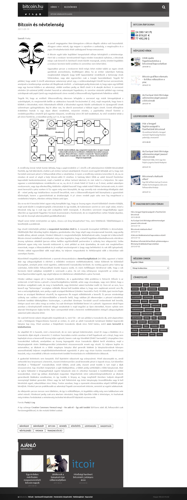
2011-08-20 (58, 483)
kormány (149, 309)
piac (154, 318)
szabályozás (153, 322)
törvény (154, 326)
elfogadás (154, 293)
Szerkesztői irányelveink (44, 497)
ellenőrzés (136, 297)
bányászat (24, 426)
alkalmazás (136, 285)
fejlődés (135, 301)
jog (164, 305)
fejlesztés (158, 297)
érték (152, 334)
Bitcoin (51, 426)
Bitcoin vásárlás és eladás (61, 14)
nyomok (39, 431)
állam (134, 334)
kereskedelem (137, 309)
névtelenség (25, 431)
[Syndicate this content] (134, 204)
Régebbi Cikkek (137, 262)
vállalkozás (145, 330)
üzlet (160, 334)
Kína (157, 309)
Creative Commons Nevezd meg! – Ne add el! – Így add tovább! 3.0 (62, 407)
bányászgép (38, 426)
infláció (146, 305)
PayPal (147, 318)
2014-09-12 (146, 67)
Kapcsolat (89, 497)
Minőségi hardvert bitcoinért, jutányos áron (83, 477)
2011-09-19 (23, 29)
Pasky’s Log (30, 402)
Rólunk (30, 497)
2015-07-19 (146, 103)
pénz (134, 322)
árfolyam (143, 334)
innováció (156, 305)
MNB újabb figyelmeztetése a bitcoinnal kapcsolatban (154, 61)
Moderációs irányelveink (63, 497)
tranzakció (136, 326)
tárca (146, 326)
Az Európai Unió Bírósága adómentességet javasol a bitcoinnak (155, 98)
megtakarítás (147, 313)
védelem (163, 330)
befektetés (155, 285)
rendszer (142, 322)
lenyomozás (90, 426)
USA (162, 326)
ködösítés (76, 426)
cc (18, 497)
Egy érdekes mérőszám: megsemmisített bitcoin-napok (32, 478)
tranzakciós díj (54, 431)
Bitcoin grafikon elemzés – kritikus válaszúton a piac (155, 79)
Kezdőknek (70, 7)
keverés (63, 426)
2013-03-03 (83, 483)
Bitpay (143, 289)
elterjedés (148, 297)
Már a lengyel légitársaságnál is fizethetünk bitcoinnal (153, 126)
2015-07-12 (146, 192)
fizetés (144, 301)
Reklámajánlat (78, 497)
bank (146, 285)
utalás (134, 330)
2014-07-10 (146, 85)
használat (136, 305)
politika (162, 318)
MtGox (157, 313)
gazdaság (153, 301)
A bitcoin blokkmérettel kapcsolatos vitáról (148, 235)
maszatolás (105, 426)
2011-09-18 (32, 486)
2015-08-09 (146, 142)
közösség (135, 313)
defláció (135, 293)
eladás (144, 293)
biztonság (152, 289)
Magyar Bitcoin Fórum (149, 204)
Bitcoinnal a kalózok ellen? (141, 229)
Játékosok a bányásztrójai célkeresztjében (58, 477)
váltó (155, 330)
